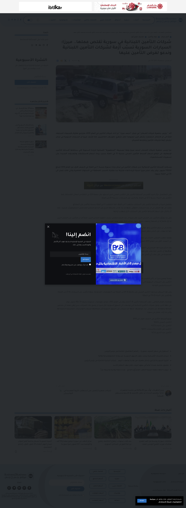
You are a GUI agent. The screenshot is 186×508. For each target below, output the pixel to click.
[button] (142, 501)
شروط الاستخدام (165, 502)
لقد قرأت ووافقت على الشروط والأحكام (75, 265)
